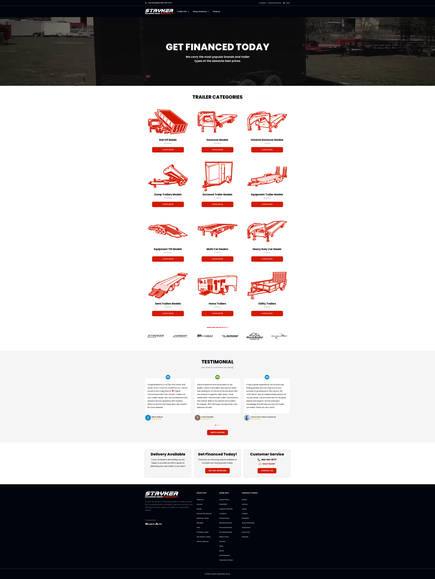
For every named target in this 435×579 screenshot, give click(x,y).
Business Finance (225, 523)
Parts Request (224, 555)
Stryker (244, 500)
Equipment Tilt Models (168, 249)
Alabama (200, 500)
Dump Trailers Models (168, 194)
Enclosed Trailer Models (217, 194)
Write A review (217, 432)
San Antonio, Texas (203, 537)
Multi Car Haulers (217, 249)
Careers (222, 541)
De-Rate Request (225, 532)
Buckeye (245, 537)
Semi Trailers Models (168, 303)
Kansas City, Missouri (204, 513)
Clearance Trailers (226, 560)
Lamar (244, 509)
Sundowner (246, 527)
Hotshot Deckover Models (267, 140)
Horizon (245, 504)
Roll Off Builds (168, 140)
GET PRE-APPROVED (217, 470)
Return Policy (224, 537)
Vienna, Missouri (203, 541)
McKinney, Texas (203, 518)
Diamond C (246, 532)
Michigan (200, 523)
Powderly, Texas (203, 532)
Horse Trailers (217, 303)
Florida (199, 509)
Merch (221, 551)
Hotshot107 (223, 504)
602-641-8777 (269, 459)
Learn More (168, 149)
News (221, 546)
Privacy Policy (224, 518)
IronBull (244, 513)
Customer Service (274, 3)
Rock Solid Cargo (248, 523)
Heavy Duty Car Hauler (267, 249)
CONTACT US (267, 470)
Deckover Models (217, 140)
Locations (262, 3)
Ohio (198, 527)
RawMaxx (245, 518)
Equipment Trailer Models (267, 194)
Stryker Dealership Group (220, 574)
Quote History (224, 500)
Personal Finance (225, 527)
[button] (185, 11)
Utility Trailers (267, 303)
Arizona (199, 504)
